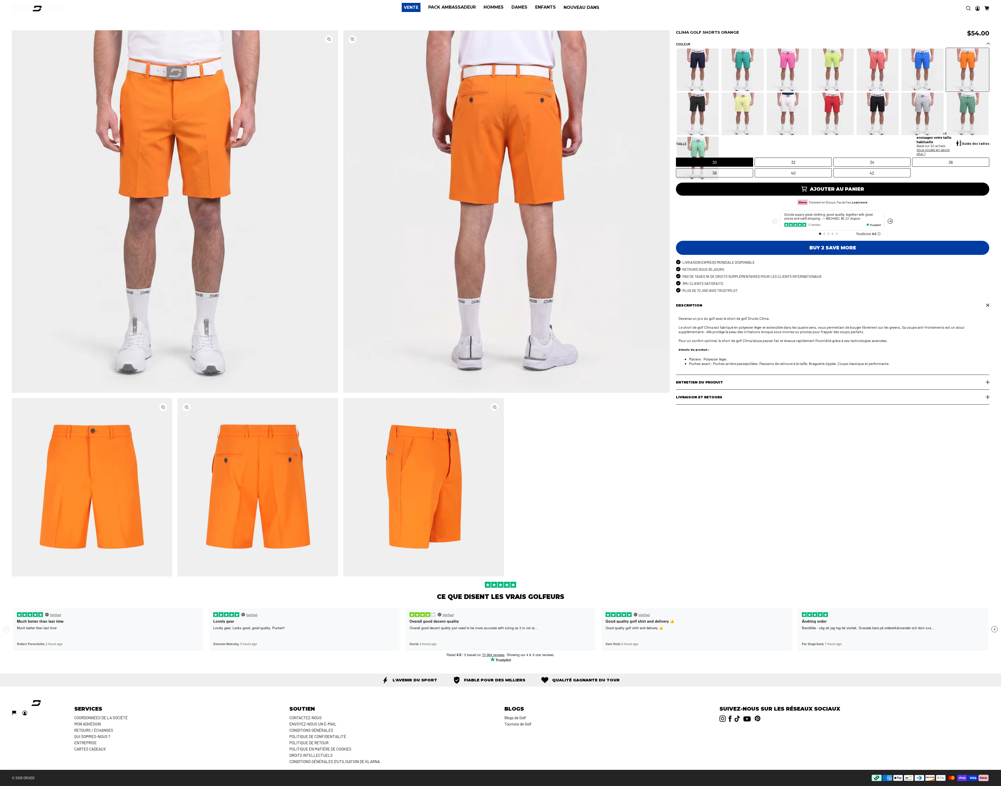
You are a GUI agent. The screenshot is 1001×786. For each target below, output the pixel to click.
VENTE (411, 7)
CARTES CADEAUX (90, 749)
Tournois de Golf (517, 724)
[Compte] (977, 8)
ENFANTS (545, 7)
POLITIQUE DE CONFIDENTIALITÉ (317, 736)
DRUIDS (29, 778)
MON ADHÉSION (87, 724)
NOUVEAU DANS (581, 7)
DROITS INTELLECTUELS (311, 755)
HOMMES (494, 7)
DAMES (519, 7)
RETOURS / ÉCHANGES (93, 730)
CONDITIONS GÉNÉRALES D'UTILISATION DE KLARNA (334, 761)
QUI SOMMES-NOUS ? (92, 736)
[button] (986, 8)
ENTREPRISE (85, 742)
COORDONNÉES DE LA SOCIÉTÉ (101, 717)
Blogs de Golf (515, 717)
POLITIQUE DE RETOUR (308, 742)
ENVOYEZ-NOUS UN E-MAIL (313, 724)
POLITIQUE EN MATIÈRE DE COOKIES (320, 749)
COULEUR (683, 44)
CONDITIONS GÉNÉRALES (311, 730)
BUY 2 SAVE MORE (832, 248)
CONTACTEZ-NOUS (305, 717)
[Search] (968, 8)
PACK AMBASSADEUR (452, 7)
